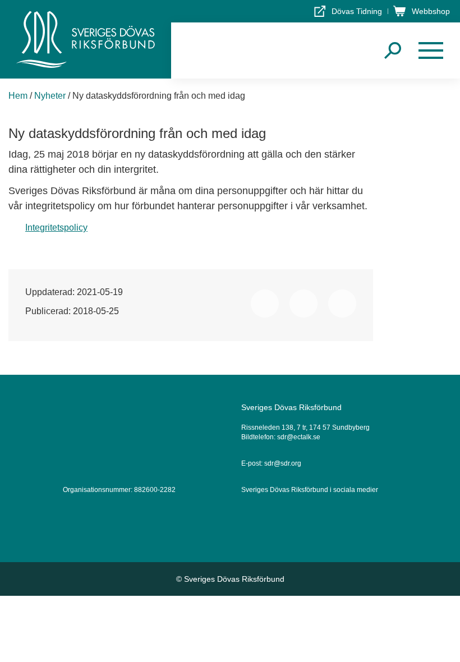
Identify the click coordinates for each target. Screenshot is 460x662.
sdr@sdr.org (282, 463)
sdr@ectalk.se (298, 437)
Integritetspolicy (56, 227)
